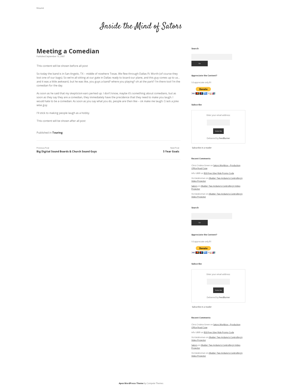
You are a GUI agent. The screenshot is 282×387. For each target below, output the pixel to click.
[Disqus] (108, 204)
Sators (194, 186)
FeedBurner (224, 138)
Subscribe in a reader (202, 147)
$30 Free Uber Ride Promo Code (219, 173)
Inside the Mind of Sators (141, 26)
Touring (57, 132)
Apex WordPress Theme (131, 383)
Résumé (40, 8)
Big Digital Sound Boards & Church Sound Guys (67, 151)
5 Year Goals (171, 151)
